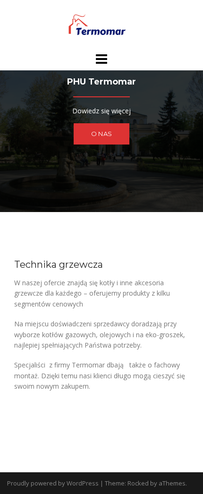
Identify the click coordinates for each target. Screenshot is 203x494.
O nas (101, 133)
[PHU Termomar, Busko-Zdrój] (101, 25)
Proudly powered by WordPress (53, 483)
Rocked (138, 483)
